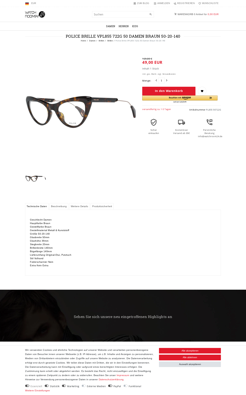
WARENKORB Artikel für (198, 14)
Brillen (101, 41)
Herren (124, 26)
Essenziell (36, 386)
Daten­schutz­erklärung (111, 379)
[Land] (27, 3)
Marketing (73, 386)
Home (83, 41)
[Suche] (150, 14)
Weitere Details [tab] (79, 206)
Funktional (135, 386)
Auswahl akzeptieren (190, 364)
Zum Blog (143, 3)
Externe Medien (96, 386)
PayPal (117, 386)
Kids (135, 26)
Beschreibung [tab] (59, 206)
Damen (110, 26)
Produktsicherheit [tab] (102, 206)
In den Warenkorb (169, 91)
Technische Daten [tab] (37, 206)
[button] (180, 99)
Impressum (123, 375)
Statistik (55, 386)
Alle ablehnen (190, 357)
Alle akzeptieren (190, 350)
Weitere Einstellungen (37, 390)
